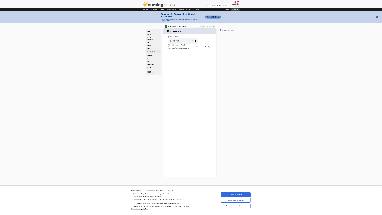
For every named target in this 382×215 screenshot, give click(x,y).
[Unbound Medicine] (235, 3)
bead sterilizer (150, 71)
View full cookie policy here (139, 209)
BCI (148, 31)
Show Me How (213, 17)
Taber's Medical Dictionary (177, 26)
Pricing (227, 9)
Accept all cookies (235, 194)
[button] (196, 9)
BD (148, 42)
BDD (149, 49)
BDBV (149, 45)
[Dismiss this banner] (377, 17)
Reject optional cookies (236, 200)
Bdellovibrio (151, 52)
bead (149, 68)
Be (148, 61)
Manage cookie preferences (235, 206)
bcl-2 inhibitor (150, 38)
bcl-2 (149, 34)
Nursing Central (167, 4)
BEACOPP (150, 64)
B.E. (148, 58)
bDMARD (150, 55)
